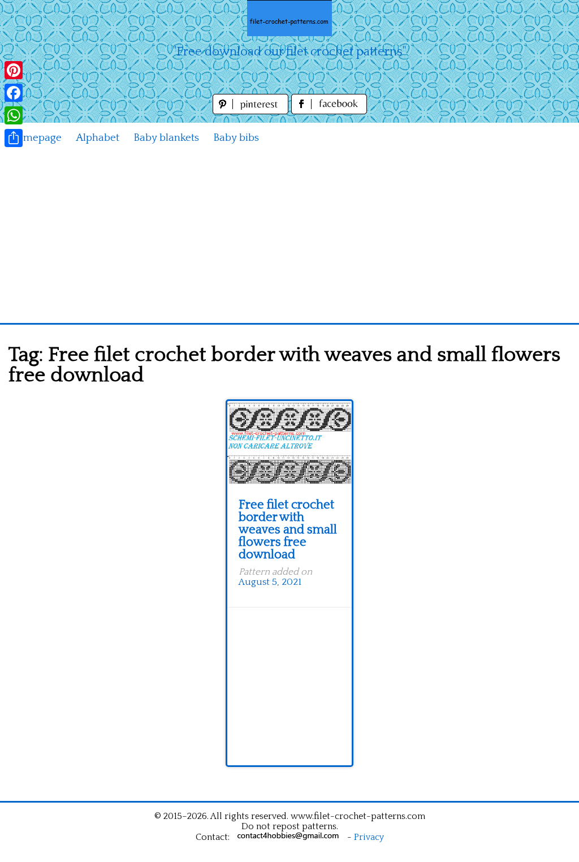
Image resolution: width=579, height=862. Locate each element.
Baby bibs (236, 138)
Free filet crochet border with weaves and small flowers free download (288, 530)
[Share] (13, 138)
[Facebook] (13, 92)
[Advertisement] (289, 238)
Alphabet (97, 138)
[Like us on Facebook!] (329, 111)
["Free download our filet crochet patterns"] (289, 18)
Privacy (369, 837)
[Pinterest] (13, 70)
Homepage (35, 138)
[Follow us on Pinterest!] (252, 111)
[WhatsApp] (13, 115)
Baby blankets (166, 138)
